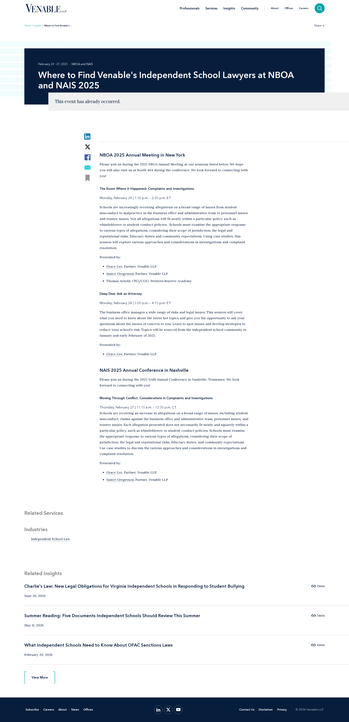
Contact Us (246, 709)
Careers (303, 8)
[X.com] (168, 709)
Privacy (282, 709)
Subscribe (32, 709)
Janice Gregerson (120, 274)
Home (27, 26)
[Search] (320, 8)
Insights (229, 8)
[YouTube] (178, 709)
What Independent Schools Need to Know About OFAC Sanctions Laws (98, 645)
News (75, 709)
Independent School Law (50, 539)
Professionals (190, 8)
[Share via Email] (87, 168)
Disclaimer (266, 709)
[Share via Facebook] (87, 157)
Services (211, 8)
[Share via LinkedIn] (87, 136)
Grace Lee (114, 266)
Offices (288, 8)
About (275, 8)
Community (249, 8)
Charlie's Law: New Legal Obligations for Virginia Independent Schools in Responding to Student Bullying (134, 586)
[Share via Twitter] (87, 147)
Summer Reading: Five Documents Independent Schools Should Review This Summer (112, 615)
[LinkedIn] (158, 709)
